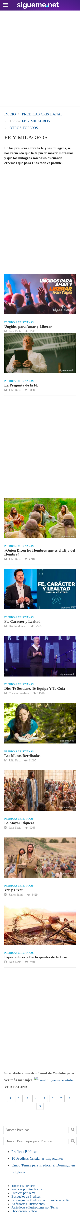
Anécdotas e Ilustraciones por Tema (34, 1207)
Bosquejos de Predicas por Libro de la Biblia (40, 1200)
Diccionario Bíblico (24, 1211)
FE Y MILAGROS (36, 121)
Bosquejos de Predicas (26, 1196)
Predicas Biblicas (24, 1152)
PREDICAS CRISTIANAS (42, 114)
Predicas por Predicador (26, 1189)
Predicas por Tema (23, 1193)
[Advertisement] (40, 57)
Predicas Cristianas (19, 322)
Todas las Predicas (23, 1185)
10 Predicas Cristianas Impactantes (37, 1158)
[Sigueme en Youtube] (53, 1080)
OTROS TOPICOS (23, 128)
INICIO (10, 114)
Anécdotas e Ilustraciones (28, 1204)
